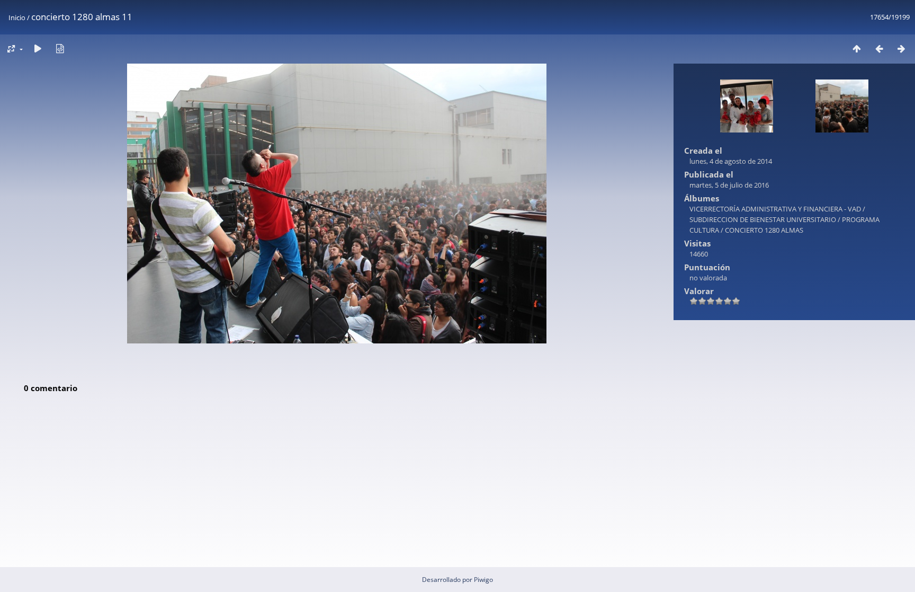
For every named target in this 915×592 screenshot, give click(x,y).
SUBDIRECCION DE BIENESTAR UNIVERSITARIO (762, 219)
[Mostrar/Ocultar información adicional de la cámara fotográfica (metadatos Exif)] (60, 48)
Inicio (16, 17)
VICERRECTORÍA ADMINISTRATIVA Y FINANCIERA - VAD (775, 209)
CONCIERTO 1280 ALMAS (764, 230)
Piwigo (483, 579)
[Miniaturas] (857, 48)
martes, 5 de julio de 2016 (729, 185)
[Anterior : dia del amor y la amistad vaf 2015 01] (879, 48)
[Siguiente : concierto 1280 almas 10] (901, 48)
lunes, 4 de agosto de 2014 (730, 161)
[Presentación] (37, 48)
